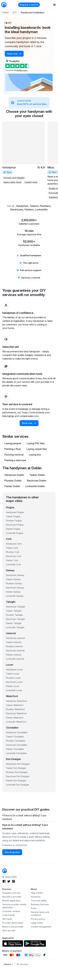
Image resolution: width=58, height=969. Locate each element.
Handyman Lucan (14, 669)
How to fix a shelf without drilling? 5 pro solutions (25, 826)
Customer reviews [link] (11, 911)
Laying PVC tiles (36, 443)
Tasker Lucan (12, 673)
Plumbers (45, 205)
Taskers (34, 205)
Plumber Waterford (15, 709)
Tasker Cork (12, 548)
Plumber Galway (14, 583)
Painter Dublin (12, 486)
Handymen (22, 205)
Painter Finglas (13, 529)
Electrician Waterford (16, 713)
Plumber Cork (12, 552)
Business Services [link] (40, 904)
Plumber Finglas (14, 520)
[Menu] (54, 4)
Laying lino (35, 454)
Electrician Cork (13, 556)
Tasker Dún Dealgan (16, 768)
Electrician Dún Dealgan (17, 776)
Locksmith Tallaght (15, 627)
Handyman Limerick (15, 638)
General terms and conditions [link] (40, 913)
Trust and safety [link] (39, 900)
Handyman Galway (15, 575)
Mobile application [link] (11, 900)
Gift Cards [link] (7, 919)
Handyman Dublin (14, 474)
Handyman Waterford (16, 701)
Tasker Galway (13, 579)
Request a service (29, 4)
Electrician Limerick (15, 650)
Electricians (16, 209)
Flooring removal (13, 454)
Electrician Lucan (14, 682)
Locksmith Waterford (16, 721)
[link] (29, 102)
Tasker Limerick (13, 642)
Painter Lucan (12, 686)
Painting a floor (12, 448)
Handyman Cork (14, 543)
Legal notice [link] (37, 923)
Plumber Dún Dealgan (17, 772)
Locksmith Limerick (15, 659)
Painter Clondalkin (15, 749)
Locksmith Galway (14, 596)
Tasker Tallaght (13, 611)
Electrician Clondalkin (16, 745)
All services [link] (22, 964)
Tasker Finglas (13, 516)
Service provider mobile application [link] (14, 906)
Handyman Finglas (15, 512)
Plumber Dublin (13, 480)
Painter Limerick (13, 654)
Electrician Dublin (36, 480)
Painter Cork (12, 560)
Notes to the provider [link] (12, 926)
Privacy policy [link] (38, 919)
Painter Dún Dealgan (16, 780)
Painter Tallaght (13, 623)
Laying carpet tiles (36, 448)
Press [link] (33, 908)
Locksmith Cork (13, 564)
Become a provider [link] (11, 896)
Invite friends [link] (8, 915)
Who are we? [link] (8, 930)
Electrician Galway (15, 587)
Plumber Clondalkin (15, 740)
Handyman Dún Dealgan (18, 764)
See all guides (12, 852)
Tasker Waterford (14, 705)
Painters (29, 209)
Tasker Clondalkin (15, 736)
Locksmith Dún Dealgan (17, 784)
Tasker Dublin (37, 474)
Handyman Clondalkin (17, 732)
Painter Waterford (14, 717)
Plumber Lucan (13, 678)
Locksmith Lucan (14, 690)
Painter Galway (13, 592)
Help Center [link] (37, 893)
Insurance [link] (35, 896)
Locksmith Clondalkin (16, 753)
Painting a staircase (15, 460)
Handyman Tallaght (15, 606)
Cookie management (41, 926)
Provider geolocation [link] (12, 923)
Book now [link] (12, 53)
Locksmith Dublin (35, 486)
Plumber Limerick (14, 646)
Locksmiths (41, 209)
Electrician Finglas (15, 524)
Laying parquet (12, 443)
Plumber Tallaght (14, 615)
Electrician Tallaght (15, 619)
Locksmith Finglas (14, 533)
